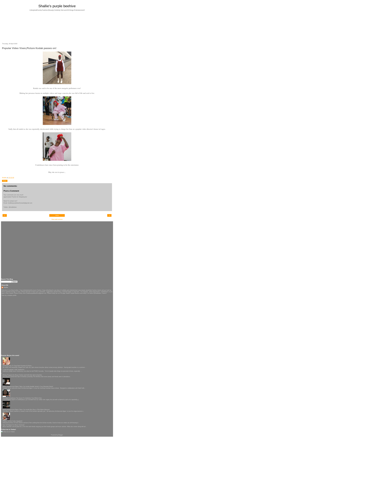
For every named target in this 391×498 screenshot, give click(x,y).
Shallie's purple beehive (57, 6)
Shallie (6, 287)
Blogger (60, 435)
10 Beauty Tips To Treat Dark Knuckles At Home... (18, 365)
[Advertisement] (57, 26)
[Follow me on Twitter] (8, 431)
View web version (57, 219)
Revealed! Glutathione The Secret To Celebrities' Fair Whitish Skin (22, 398)
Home (57, 215)
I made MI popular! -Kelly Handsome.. (14, 369)
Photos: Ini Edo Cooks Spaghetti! (12, 421)
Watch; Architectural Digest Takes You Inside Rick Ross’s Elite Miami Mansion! (26, 409)
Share (4, 181)
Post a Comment (11, 191)
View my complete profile (9, 295)
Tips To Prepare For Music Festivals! (14, 425)
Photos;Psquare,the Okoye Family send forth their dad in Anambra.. (23, 375)
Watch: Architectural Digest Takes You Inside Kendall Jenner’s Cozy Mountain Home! (28, 386)
